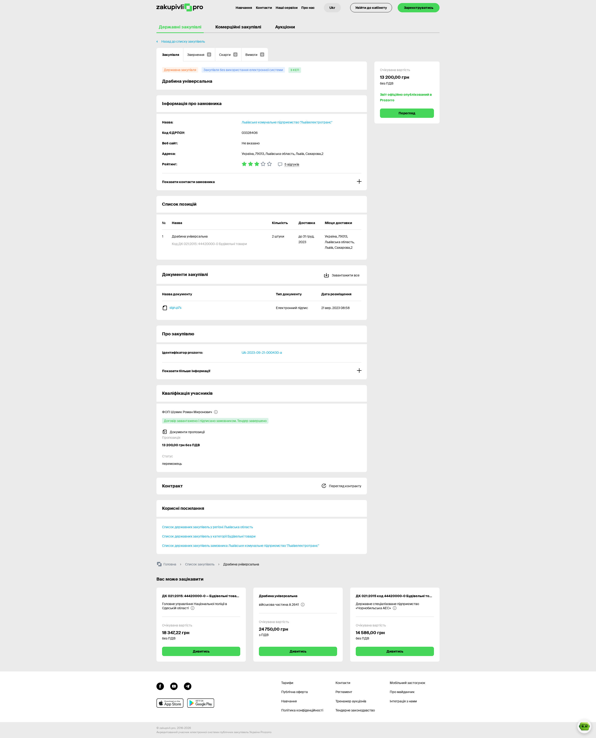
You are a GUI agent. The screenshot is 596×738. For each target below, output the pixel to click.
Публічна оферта (294, 692)
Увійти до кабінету (371, 8)
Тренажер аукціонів (350, 701)
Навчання (244, 8)
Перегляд (407, 113)
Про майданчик (402, 692)
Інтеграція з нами (403, 701)
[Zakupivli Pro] (179, 7)
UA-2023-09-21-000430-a (262, 352)
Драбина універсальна (278, 596)
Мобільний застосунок (407, 683)
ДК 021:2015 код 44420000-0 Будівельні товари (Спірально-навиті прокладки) (395, 596)
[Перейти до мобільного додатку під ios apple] (169, 703)
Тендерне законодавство (355, 710)
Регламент (343, 692)
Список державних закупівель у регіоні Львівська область (207, 527)
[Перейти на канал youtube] (174, 686)
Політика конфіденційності (302, 710)
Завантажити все (345, 275)
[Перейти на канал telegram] (187, 686)
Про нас (308, 8)
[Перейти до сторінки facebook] (160, 686)
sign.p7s (175, 308)
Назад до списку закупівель (183, 41)
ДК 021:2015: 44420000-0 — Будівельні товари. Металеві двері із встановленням (201, 596)
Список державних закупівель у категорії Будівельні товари (209, 536)
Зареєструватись (418, 8)
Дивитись (201, 651)
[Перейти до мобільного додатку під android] (200, 703)
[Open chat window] (584, 726)
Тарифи (287, 683)
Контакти (264, 8)
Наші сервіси (287, 8)
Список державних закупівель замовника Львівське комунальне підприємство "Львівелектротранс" (240, 546)
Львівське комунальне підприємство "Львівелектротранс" (287, 122)
